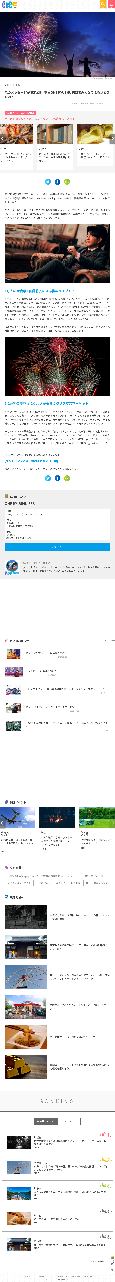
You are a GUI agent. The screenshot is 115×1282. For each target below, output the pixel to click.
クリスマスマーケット (19, 883)
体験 (17, 85)
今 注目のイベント (46, 1121)
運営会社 (88, 1276)
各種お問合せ (61, 1276)
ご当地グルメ (43, 883)
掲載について (45, 1276)
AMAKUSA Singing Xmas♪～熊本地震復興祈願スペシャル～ (42, 876)
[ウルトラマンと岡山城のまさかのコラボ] (31, 461)
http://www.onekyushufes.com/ (101, 78)
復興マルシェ (100, 883)
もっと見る (110, 640)
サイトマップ (29, 1276)
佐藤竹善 (76, 883)
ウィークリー (69, 1121)
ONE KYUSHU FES (95, 876)
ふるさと (61, 883)
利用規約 (76, 1276)
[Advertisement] (57, 609)
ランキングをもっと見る (98, 1261)
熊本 (9, 85)
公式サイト (57, 547)
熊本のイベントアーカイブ (35, 563)
